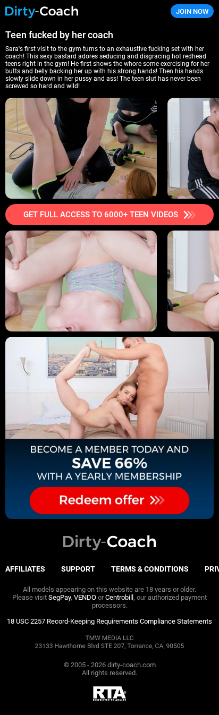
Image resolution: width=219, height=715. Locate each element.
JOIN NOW (192, 11)
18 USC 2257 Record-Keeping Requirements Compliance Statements (109, 621)
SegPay (59, 597)
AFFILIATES (25, 569)
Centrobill (119, 597)
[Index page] (73, 11)
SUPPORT (78, 569)
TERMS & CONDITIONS (150, 569)
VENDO (85, 597)
